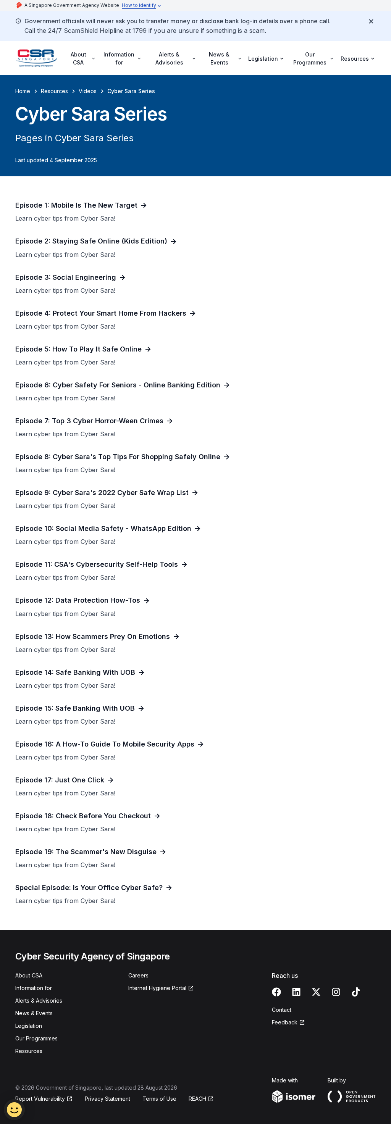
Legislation (28, 1025)
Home (22, 91)
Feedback (288, 1022)
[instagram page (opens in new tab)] (336, 992)
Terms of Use (159, 1098)
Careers (138, 975)
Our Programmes (36, 1038)
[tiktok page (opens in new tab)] (355, 992)
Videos (88, 91)
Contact (281, 1009)
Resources (54, 91)
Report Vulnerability (40, 1099)
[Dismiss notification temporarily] (371, 21)
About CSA (28, 975)
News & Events (34, 1013)
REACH (201, 1099)
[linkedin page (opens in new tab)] (296, 992)
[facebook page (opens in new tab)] (276, 992)
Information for (33, 988)
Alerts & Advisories (38, 1000)
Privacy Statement (107, 1098)
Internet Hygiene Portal (157, 988)
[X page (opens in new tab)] (316, 992)
